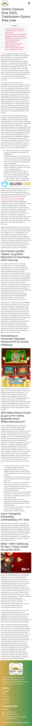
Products (5, 700)
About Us (5, 697)
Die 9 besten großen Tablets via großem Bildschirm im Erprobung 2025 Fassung (15, 30)
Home (4, 694)
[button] (29, 3)
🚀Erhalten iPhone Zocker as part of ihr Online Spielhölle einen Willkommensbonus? (16, 40)
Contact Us (6, 702)
